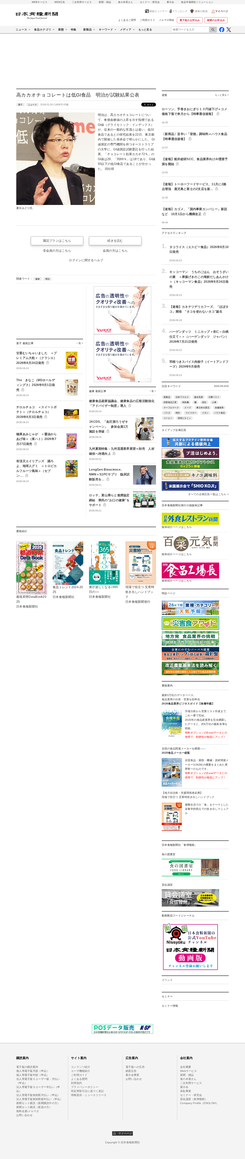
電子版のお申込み (190, 20)
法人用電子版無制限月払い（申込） (38, 1095)
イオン (205, 413)
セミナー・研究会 (150, 2)
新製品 (167, 397)
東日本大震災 (202, 407)
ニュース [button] (21, 29)
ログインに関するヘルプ (86, 260)
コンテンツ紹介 (80, 1066)
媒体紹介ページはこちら (177, 526)
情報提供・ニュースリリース (89, 1095)
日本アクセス (182, 397)
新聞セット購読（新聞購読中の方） (38, 1103)
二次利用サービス (82, 2)
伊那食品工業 (170, 402)
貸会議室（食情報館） (193, 1099)
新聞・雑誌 (105, 2)
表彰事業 (185, 1091)
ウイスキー (191, 413)
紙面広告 (131, 1070)
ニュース (32, 104)
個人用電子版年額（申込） (32, 1074)
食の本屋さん (125, 2)
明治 (47, 279)
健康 (37, 279)
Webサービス (188, 1070)
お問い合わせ (24, 1115)
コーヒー (168, 418)
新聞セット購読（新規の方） (34, 1107)
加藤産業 (219, 407)
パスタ (167, 413)
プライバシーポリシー (84, 1087)
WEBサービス (39, 2)
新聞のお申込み (216, 20)
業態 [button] (61, 29)
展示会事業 (132, 1074)
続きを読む (115, 240)
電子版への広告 (135, 1066)
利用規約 (76, 1082)
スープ (187, 407)
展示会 (170, 2)
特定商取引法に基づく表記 (87, 1091)
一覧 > (79, 343)
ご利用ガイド (147, 20)
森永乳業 (198, 397)
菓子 (20, 104)
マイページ (124, 1133)
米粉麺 (185, 402)
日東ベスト (214, 397)
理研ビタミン (184, 418)
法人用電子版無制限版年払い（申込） (39, 1099)
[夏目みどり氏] (55, 158)
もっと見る (145, 29)
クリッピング (180, 11)
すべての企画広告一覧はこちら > (208, 494)
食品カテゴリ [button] (42, 29)
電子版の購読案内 (27, 1066)
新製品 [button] (87, 29)
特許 (178, 413)
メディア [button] (125, 29)
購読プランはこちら (57, 240)
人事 (214, 402)
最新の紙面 (201, 11)
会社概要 (185, 1066)
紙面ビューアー (158, 11)
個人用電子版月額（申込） (32, 1070)
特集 (73, 29)
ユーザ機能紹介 (80, 1070)
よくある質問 (79, 1078)
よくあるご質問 (127, 20)
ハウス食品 (219, 413)
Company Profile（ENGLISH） (199, 1103)
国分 (204, 402)
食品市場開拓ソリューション (197, 2)
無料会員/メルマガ (27, 1111)
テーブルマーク (171, 407)
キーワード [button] (106, 29)
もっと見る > (222, 95)
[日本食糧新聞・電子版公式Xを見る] (229, 30)
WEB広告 (59, 2)
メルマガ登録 (166, 20)
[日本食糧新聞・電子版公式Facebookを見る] (222, 30)
